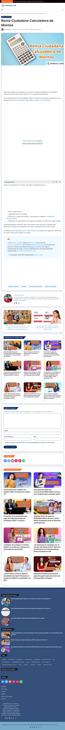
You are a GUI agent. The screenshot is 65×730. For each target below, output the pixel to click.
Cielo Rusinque (31, 230)
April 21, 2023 (38, 255)
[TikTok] (14, 718)
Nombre (6, 430)
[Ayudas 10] (8, 5)
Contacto (3, 691)
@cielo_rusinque (17, 242)
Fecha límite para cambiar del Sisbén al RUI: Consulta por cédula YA (30, 1)
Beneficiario (19, 659)
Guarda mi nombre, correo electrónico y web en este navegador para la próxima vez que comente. (30, 442)
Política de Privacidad (6, 696)
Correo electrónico (9, 436)
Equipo (53, 727)
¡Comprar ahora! (59, 727)
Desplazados (37, 659)
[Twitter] (8, 718)
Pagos (24, 286)
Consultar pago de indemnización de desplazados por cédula (27, 618)
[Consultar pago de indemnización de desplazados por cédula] (5, 621)
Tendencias (32, 664)
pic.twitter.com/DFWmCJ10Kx (26, 251)
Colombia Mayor (28, 659)
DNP (54, 659)
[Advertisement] (32, 79)
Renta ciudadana (51, 286)
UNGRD (39, 664)
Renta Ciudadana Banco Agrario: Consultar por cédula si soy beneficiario (30, 598)
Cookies (3, 694)
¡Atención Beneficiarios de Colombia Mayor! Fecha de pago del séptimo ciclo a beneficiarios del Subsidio (12, 354)
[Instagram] (12, 718)
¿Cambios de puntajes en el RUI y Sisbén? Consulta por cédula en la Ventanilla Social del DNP (32, 373)
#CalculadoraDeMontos (15, 245)
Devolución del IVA (46, 659)
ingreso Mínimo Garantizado (18, 662)
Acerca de (48, 727)
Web (35, 436)
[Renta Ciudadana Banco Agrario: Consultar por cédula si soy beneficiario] (5, 602)
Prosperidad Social (20, 230)
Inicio (3, 13)
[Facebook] (17, 303)
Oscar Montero (7, 29)
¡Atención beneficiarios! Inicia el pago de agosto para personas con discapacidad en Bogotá (32, 395)
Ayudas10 (4, 659)
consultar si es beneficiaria (41, 100)
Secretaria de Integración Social (9, 664)
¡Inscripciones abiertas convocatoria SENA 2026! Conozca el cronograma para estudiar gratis (51, 354)
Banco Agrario (12, 659)
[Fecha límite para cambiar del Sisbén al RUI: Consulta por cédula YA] (32, 345)
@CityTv (32, 242)
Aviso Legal (4, 689)
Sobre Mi (3, 698)
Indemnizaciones (6, 662)
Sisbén (19, 664)
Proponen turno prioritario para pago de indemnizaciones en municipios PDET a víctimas (12, 373)
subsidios (26, 664)
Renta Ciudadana (20, 13)
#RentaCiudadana (38, 245)
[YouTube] (10, 718)
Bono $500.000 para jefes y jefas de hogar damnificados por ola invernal (30, 608)
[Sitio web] (15, 303)
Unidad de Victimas (47, 664)
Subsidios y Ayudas (10, 13)
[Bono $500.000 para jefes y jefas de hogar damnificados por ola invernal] (5, 612)
